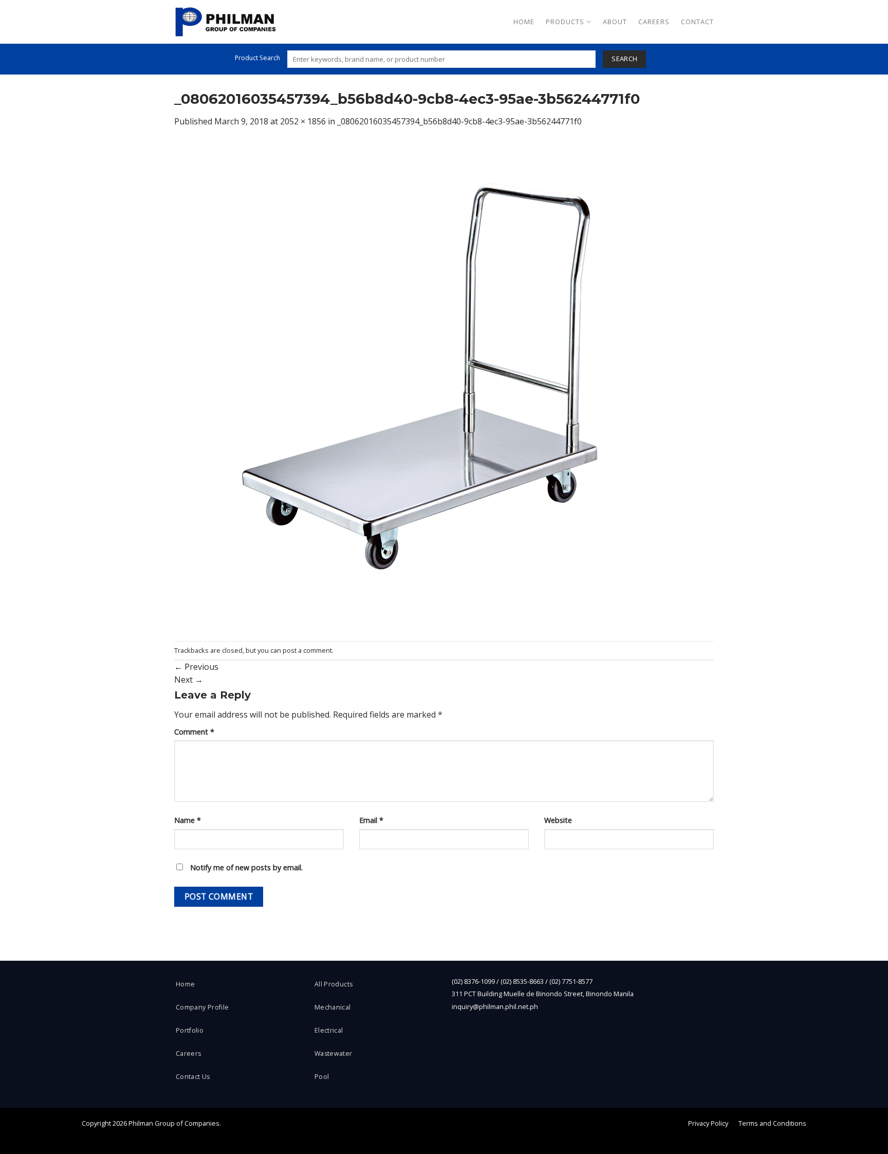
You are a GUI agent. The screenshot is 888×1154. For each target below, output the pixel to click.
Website (558, 820)
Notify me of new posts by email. (246, 867)
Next (188, 679)
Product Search (257, 57)
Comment (194, 732)
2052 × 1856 (303, 121)
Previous (196, 666)
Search (624, 58)
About (615, 21)
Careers (654, 21)
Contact (697, 21)
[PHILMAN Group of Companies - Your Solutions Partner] (225, 22)
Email (371, 820)
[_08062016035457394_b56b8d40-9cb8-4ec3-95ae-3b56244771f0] (444, 384)
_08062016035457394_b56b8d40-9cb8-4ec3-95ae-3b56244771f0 (459, 121)
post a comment (307, 650)
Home (523, 21)
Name (187, 820)
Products (565, 21)
